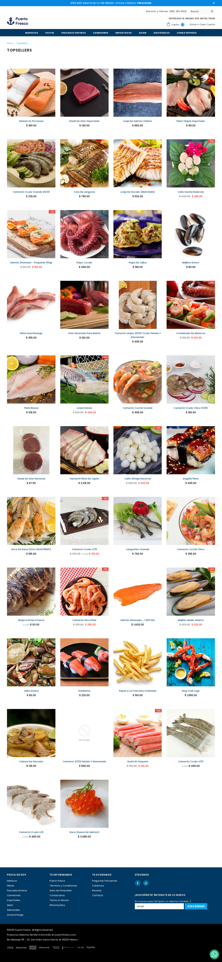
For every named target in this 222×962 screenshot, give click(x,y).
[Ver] (33, 99)
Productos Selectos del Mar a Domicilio (29, 934)
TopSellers (22, 43)
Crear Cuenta (207, 24)
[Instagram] (146, 883)
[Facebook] (138, 883)
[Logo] (17, 22)
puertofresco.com (65, 934)
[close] (213, 3)
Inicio (10, 43)
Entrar (193, 24)
